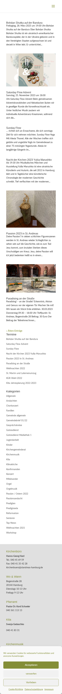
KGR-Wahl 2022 (14, 378)
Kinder (9, 445)
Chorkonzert (12, 406)
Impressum (49, 689)
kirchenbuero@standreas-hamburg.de (24, 567)
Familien (10, 411)
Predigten (10, 503)
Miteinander (12, 479)
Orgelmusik (11, 489)
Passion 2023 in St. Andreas (22, 233)
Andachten (11, 401)
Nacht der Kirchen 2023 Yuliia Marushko (29, 159)
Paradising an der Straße (20, 298)
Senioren (10, 518)
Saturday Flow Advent (18, 92)
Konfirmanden (13, 469)
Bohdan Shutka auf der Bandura (24, 22)
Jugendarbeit (12, 440)
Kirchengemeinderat (16, 450)
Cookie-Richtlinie (16, 689)
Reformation (12, 513)
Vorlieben (31, 682)
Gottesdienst (12, 430)
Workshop (11, 533)
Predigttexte (12, 508)
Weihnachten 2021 (15, 528)
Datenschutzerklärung (34, 689)
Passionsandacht (14, 499)
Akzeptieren (31, 665)
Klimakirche (11, 464)
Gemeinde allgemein (16, 416)
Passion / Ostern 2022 (17, 494)
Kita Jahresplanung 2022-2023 (21, 383)
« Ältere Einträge (14, 331)
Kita (8, 459)
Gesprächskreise (14, 425)
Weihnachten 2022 (15, 368)
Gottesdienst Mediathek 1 (18, 435)
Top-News (11, 523)
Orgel (8, 484)
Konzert (10, 474)
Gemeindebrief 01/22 (16, 420)
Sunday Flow (13, 128)
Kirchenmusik (12, 455)
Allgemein (11, 396)
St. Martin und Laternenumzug (21, 373)
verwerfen (31, 674)
